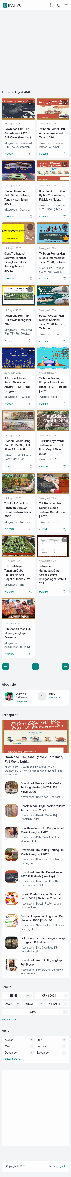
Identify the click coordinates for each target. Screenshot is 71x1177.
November (43, 1052)
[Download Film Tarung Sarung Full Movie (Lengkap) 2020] (11, 860)
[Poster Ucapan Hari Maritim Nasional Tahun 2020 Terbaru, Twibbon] (53, 305)
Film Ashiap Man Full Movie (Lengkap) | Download (17, 633)
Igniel (62, 1166)
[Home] (35, 666)
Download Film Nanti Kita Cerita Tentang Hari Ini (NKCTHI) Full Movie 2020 (41, 787)
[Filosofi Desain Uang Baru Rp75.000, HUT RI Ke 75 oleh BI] (18, 430)
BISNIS (44, 466)
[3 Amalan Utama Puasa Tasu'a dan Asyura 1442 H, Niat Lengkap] (18, 367)
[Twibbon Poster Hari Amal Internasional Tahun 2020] (53, 118)
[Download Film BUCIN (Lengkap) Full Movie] (11, 970)
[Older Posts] (5, 666)
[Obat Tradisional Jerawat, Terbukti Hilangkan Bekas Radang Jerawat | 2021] (18, 243)
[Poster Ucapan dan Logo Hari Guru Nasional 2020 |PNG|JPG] (11, 926)
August (9, 1039)
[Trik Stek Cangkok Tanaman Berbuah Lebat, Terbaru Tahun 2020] (18, 493)
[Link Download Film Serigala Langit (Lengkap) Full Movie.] (11, 948)
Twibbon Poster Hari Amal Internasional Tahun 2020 (52, 133)
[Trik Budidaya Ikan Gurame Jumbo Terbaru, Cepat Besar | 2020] (53, 493)
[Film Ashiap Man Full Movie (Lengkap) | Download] (18, 618)
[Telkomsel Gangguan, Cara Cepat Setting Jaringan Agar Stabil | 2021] (53, 555)
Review (10, 653)
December (11, 1052)
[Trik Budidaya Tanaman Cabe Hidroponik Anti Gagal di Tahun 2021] (18, 555)
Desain (44, 153)
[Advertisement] (35, 47)
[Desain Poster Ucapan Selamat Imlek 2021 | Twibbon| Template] (11, 904)
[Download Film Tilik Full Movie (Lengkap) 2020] (18, 305)
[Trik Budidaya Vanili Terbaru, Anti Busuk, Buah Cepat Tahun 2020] (53, 430)
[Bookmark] (30, 102)
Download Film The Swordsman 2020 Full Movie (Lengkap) (17, 133)
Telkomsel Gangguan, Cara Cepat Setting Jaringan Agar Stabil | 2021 (52, 575)
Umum (9, 153)
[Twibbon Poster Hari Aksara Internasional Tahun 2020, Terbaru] (53, 243)
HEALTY (10, 216)
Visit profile (21, 701)
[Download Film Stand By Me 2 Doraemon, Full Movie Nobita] (53, 180)
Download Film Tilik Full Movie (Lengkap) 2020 (17, 320)
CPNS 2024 (49, 995)
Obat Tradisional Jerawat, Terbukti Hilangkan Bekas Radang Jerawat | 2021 (15, 262)
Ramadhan (55, 1003)
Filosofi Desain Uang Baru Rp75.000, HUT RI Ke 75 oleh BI (17, 445)
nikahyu (13, 5)
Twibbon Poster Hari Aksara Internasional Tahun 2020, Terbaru (52, 258)
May (7, 1046)
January (41, 1046)
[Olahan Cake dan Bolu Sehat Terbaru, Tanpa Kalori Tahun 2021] (18, 180)
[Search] (59, 5)
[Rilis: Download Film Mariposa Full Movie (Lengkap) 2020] (11, 838)
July (39, 1039)
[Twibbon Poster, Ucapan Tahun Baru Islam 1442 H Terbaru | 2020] (53, 367)
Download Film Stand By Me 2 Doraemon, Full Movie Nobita (52, 195)
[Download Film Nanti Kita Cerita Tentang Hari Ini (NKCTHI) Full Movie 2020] (11, 793)
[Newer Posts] (65, 666)
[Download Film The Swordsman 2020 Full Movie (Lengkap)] (18, 118)
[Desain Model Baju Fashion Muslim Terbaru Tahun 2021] (11, 816)
